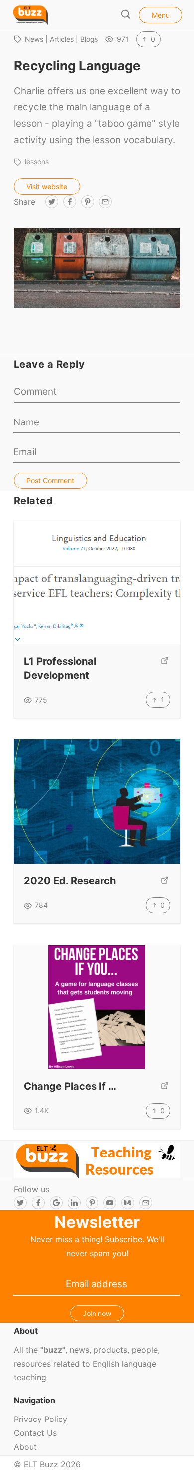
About (25, 1447)
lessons (37, 162)
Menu (161, 15)
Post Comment (50, 480)
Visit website (46, 186)
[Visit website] (164, 668)
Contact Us (35, 1433)
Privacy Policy (40, 1419)
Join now (97, 1313)
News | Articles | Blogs (61, 39)
